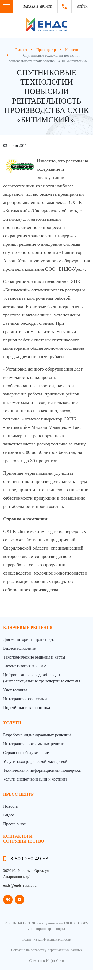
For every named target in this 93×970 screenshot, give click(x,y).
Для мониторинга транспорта (29, 639)
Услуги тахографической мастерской (35, 761)
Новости (10, 806)
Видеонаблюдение (19, 648)
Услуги (12, 722)
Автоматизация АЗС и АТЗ (27, 666)
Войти (82, 6)
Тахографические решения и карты (34, 657)
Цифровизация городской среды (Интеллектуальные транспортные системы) (42, 678)
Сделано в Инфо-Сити (46, 961)
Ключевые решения (28, 627)
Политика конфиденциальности (46, 939)
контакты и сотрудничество (23, 838)
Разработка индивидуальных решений (37, 735)
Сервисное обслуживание (26, 752)
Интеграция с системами (25, 699)
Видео (8, 815)
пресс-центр (18, 794)
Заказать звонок (37, 6)
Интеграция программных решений (35, 744)
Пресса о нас (14, 824)
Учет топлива (15, 690)
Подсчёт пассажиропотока (26, 707)
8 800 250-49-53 (29, 858)
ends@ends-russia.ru (20, 885)
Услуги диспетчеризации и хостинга (35, 779)
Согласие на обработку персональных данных (46, 950)
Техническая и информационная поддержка (42, 770)
